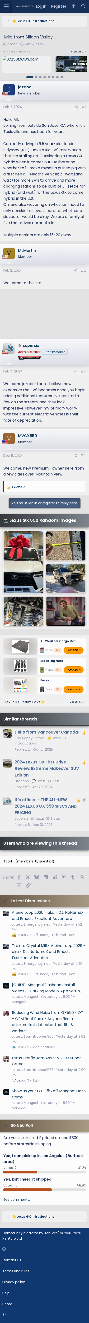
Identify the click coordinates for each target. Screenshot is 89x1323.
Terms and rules (15, 1271)
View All (78, 702)
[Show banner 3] (40, 77)
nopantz (50, 650)
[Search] (83, 6)
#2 (83, 270)
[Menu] (6, 6)
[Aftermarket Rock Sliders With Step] (66, 546)
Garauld (51, 689)
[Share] (76, 107)
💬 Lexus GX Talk (45, 781)
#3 (83, 371)
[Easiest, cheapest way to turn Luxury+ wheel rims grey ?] (23, 562)
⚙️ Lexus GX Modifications (33, 1047)
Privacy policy (13, 1282)
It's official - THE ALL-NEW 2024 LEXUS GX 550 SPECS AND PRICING (46, 806)
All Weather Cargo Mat (58, 641)
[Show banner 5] (49, 77)
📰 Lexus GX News (45, 818)
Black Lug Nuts (51, 661)
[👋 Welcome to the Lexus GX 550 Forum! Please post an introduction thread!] (66, 578)
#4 (83, 455)
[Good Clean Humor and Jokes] (66, 611)
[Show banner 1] (29, 77)
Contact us (11, 1260)
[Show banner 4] (44, 77)
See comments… (17, 1199)
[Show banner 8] (62, 77)
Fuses (44, 680)
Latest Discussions (30, 901)
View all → (78, 51)
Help (5, 1293)
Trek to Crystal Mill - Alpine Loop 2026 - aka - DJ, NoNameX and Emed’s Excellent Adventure (48, 951)
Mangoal (19, 1001)
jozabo (12, 44)
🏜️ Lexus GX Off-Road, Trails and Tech (43, 934)
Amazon (74, 650)
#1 (84, 106)
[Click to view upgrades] (34, 358)
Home (7, 1304)
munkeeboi (52, 670)
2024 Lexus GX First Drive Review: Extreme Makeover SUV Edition (47, 768)
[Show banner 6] (53, 77)
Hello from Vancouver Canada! (47, 732)
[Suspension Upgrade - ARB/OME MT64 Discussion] (23, 611)
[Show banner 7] (57, 77)
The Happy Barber (29, 738)
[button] (43, 1248)
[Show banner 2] (36, 77)
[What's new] (74, 6)
